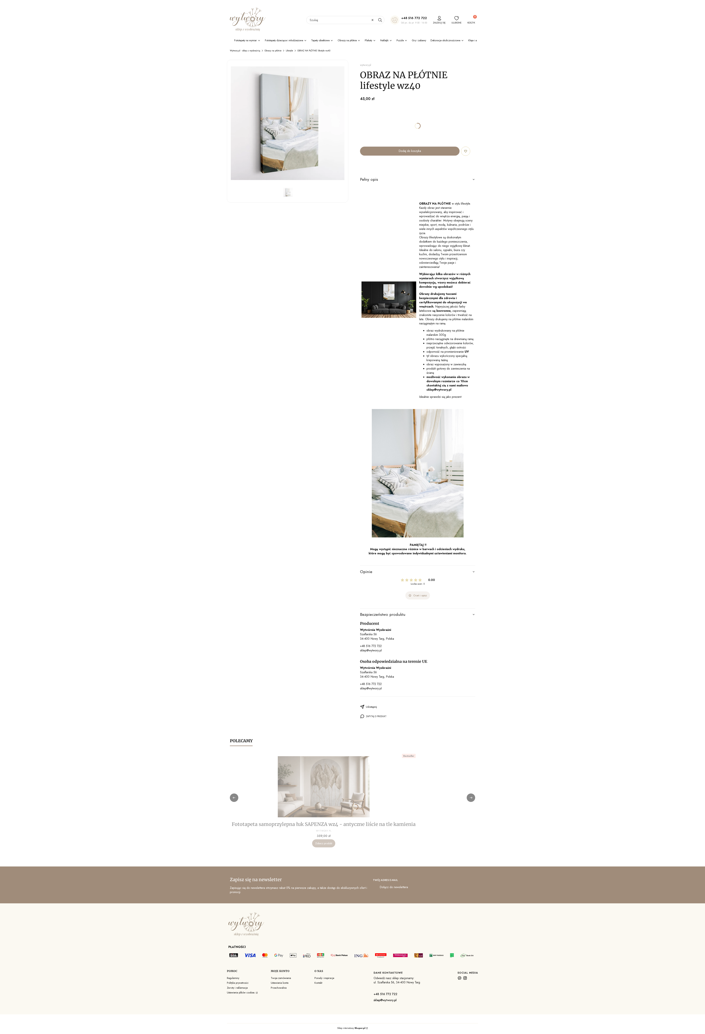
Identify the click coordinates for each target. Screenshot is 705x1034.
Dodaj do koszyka (410, 151)
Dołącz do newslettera (394, 887)
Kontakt (318, 983)
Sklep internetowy (351, 1028)
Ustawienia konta (279, 983)
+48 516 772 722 (414, 18)
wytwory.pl (365, 65)
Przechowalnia (279, 988)
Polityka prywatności (237, 983)
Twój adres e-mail (385, 880)
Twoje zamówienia (281, 978)
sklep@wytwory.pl (371, 650)
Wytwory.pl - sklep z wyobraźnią (245, 50)
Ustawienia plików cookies (241, 992)
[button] (380, 20)
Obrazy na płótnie (273, 50)
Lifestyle (289, 50)
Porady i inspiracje (324, 978)
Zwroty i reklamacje (237, 988)
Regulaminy (233, 978)
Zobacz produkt (323, 843)
